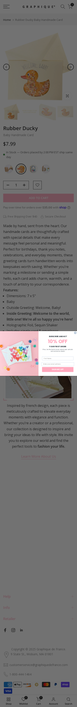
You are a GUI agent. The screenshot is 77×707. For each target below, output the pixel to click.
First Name (46, 355)
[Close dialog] (75, 333)
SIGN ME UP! (58, 369)
